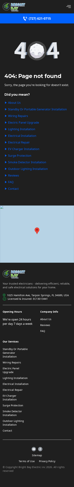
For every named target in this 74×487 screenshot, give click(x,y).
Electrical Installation (22, 136)
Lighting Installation (21, 129)
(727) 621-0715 (40, 18)
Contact (13, 189)
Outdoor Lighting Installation (28, 169)
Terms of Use (27, 461)
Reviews (13, 175)
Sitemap (37, 455)
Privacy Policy (47, 461)
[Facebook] (40, 449)
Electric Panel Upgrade (23, 122)
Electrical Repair (19, 142)
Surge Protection (19, 156)
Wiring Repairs (18, 116)
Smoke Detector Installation (27, 162)
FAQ (11, 182)
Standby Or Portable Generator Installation (37, 109)
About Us (14, 103)
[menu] (68, 6)
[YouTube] (34, 449)
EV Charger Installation (23, 149)
